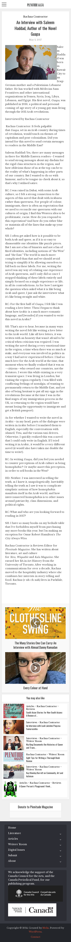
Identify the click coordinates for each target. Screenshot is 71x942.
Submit (12, 855)
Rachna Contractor (35, 16)
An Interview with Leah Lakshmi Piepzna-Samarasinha (43, 727)
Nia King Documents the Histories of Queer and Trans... (44, 746)
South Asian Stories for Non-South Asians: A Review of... (44, 714)
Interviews (31, 722)
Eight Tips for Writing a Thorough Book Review (43, 759)
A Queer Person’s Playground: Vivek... (35, 786)
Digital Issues (16, 849)
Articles (30, 706)
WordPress (35, 931)
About (12, 860)
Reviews (30, 709)
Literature (14, 833)
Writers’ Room (34, 741)
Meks (46, 927)
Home (12, 827)
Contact (35, 936)
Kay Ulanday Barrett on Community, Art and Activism (44, 774)
